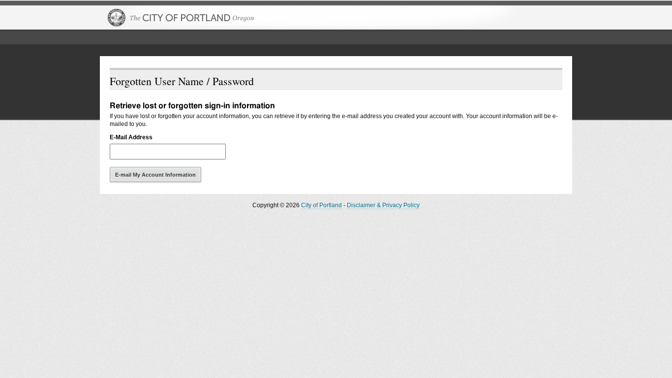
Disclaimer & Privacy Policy (383, 205)
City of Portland (321, 205)
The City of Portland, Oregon (181, 17)
